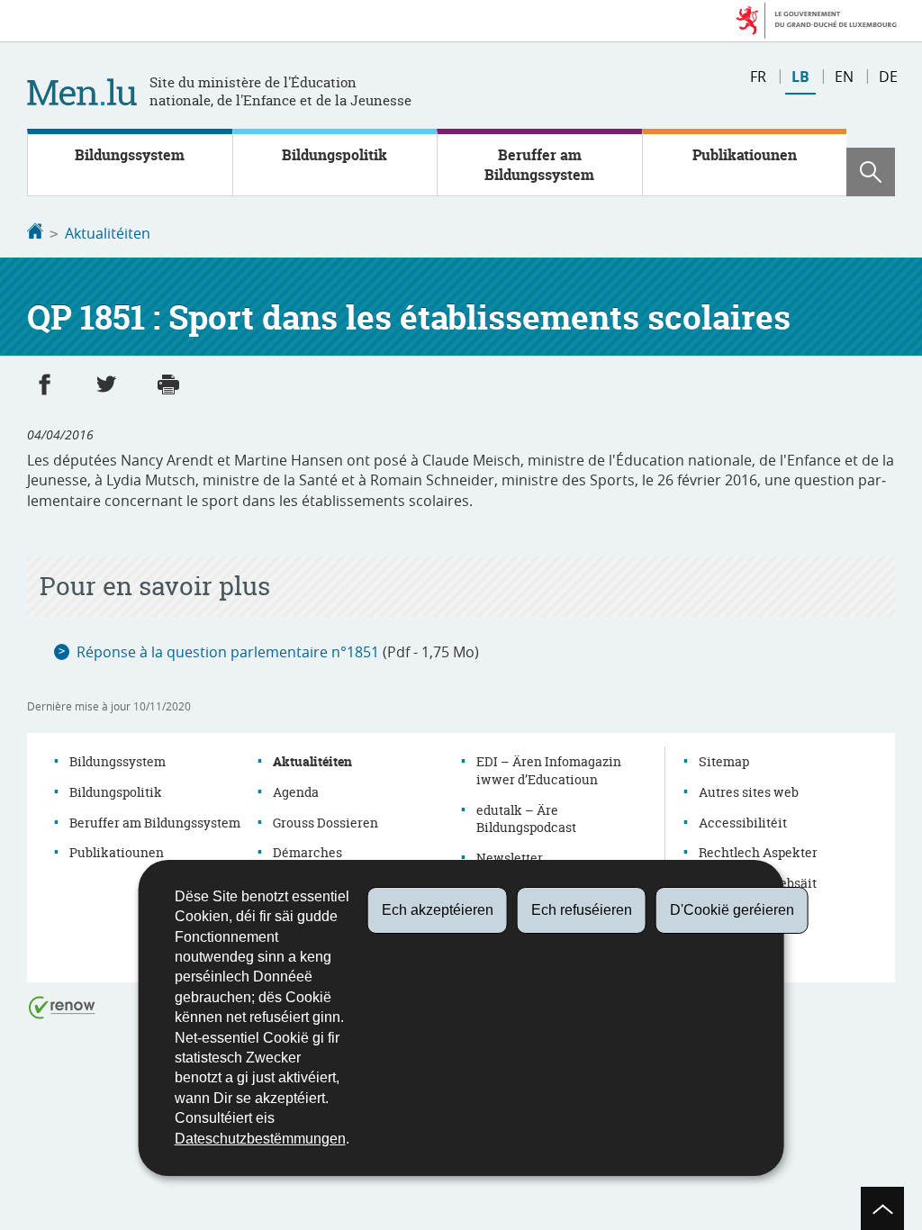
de (888, 76)
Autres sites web (749, 791)
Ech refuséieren (581, 910)
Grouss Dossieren (325, 822)
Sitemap (724, 761)
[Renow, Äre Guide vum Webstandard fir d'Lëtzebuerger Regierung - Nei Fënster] (62, 1006)
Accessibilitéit (743, 822)
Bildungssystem (130, 155)
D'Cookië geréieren (732, 910)
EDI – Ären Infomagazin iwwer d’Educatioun (548, 770)
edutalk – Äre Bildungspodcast (526, 819)
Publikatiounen (744, 155)
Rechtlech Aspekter (758, 852)
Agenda (296, 791)
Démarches (307, 852)
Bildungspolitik (334, 155)
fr (758, 76)
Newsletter (509, 857)
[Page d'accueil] (35, 233)
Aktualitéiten (107, 233)
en (844, 76)
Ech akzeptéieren (437, 910)
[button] (870, 172)
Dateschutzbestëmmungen (260, 1138)
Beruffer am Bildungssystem (539, 165)
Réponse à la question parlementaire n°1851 (228, 652)
